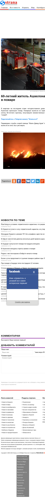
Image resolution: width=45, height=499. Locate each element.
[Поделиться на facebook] (19, 181)
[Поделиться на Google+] (42, 181)
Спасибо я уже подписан (22, 302)
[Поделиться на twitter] (33, 181)
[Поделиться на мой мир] (23, 181)
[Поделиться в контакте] (28, 181)
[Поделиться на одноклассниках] (14, 181)
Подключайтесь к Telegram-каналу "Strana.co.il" (19, 119)
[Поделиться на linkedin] (38, 181)
